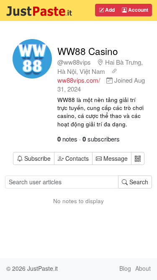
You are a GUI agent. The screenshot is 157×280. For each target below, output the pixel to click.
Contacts (77, 158)
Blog (125, 268)
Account (137, 9)
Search (138, 182)
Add (109, 9)
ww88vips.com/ (78, 80)
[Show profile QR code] (137, 158)
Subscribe (37, 158)
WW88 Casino (87, 51)
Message (115, 158)
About (143, 268)
